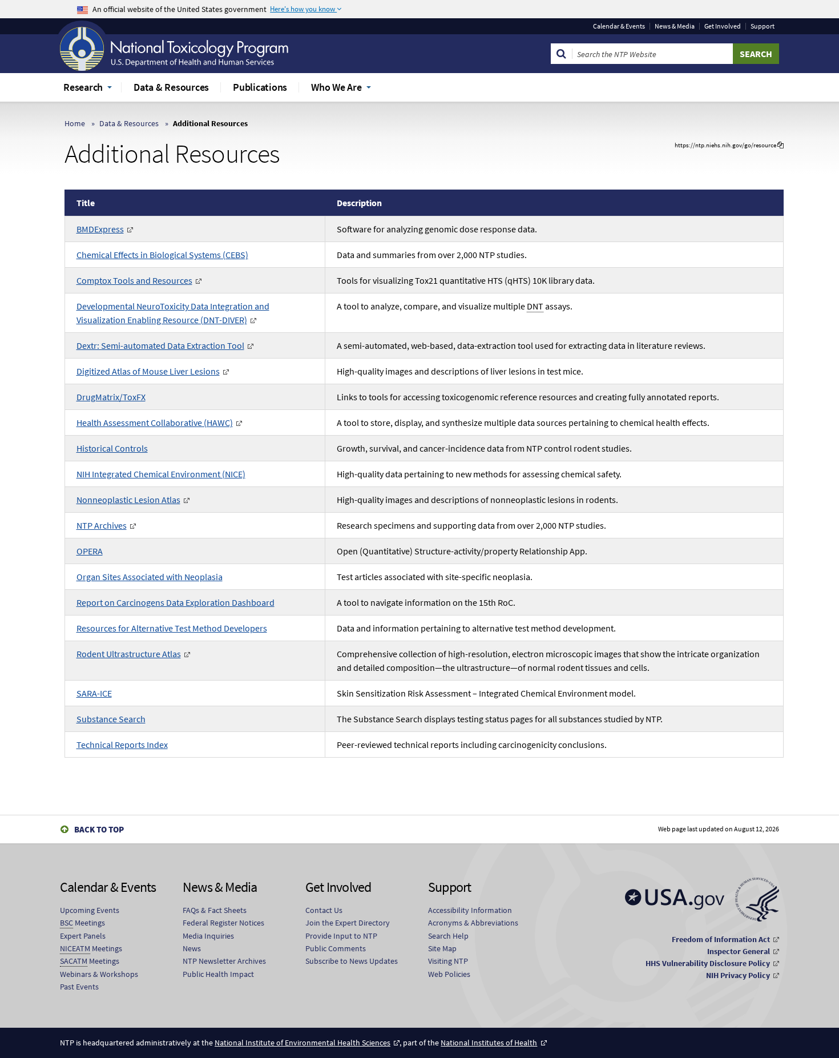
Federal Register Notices (223, 923)
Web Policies (449, 974)
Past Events (79, 986)
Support (763, 26)
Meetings (82, 923)
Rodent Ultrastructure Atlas (128, 653)
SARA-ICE (94, 693)
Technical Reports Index (122, 744)
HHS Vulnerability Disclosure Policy (708, 963)
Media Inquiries (208, 936)
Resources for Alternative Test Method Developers (171, 628)
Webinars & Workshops (99, 974)
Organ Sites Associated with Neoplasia (149, 576)
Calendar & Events (619, 26)
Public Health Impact (218, 974)
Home (74, 123)
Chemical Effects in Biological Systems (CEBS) (162, 254)
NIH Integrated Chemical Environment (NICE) (160, 474)
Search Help (448, 936)
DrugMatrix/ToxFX (111, 397)
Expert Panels (83, 936)
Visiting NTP (448, 961)
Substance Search (111, 719)
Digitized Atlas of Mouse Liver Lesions (148, 371)
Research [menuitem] (83, 87)
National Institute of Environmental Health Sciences (302, 1042)
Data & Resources (129, 123)
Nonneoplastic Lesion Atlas (128, 499)
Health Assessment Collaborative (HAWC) (154, 422)
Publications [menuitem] (260, 87)
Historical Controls (112, 448)
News (192, 948)
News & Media (675, 26)
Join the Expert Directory (347, 923)
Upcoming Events (89, 910)
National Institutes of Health (489, 1042)
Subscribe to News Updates (351, 961)
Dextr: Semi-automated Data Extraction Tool (160, 345)
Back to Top (99, 829)
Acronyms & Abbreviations (473, 923)
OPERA (89, 551)
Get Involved (722, 26)
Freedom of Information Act (721, 939)
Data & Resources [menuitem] (171, 87)
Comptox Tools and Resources (134, 280)
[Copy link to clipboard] (780, 145)
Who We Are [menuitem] (336, 87)
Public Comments (335, 948)
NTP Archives (101, 525)
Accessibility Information (470, 910)
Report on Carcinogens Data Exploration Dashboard (175, 602)
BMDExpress (100, 229)
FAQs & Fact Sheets (215, 910)
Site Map (442, 948)
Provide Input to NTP (341, 936)
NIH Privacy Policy (738, 975)
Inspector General (738, 951)
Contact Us (323, 910)
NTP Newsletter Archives (224, 961)
